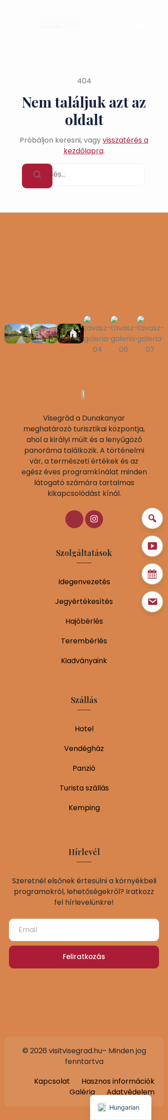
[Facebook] (74, 519)
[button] (137, 24)
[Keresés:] (84, 174)
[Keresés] (37, 176)
